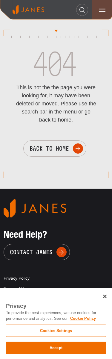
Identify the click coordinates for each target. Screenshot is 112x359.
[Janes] (28, 9)
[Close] (104, 296)
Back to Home (49, 148)
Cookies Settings (56, 330)
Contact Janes (31, 252)
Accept (56, 348)
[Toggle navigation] (102, 9)
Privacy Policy (17, 278)
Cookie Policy (83, 318)
